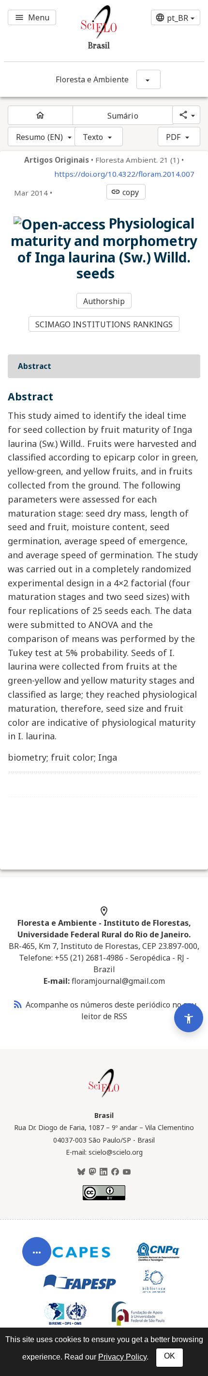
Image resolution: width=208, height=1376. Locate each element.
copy (125, 192)
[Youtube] (127, 1172)
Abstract (34, 366)
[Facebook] (115, 1172)
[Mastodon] (92, 1172)
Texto (93, 137)
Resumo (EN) (39, 137)
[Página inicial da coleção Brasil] (104, 1096)
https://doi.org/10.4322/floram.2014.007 (124, 174)
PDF (173, 137)
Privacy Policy (122, 1357)
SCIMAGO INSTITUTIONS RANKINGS (104, 324)
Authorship (104, 301)
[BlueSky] (81, 1172)
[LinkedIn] (103, 1172)
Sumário (122, 115)
